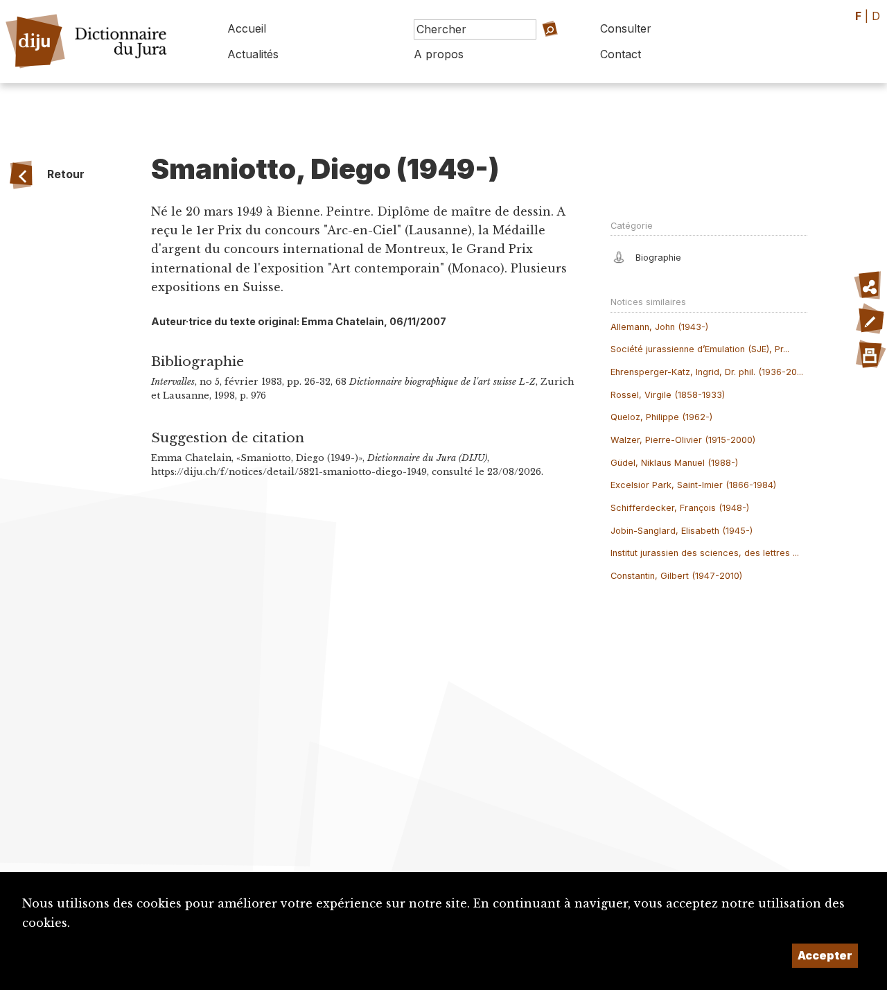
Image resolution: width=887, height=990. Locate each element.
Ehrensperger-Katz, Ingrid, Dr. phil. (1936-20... (707, 372)
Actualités (253, 54)
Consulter (625, 28)
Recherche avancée (527, 49)
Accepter (825, 955)
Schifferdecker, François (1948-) (680, 508)
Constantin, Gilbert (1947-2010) (676, 576)
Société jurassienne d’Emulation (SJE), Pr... (700, 349)
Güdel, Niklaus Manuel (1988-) (674, 463)
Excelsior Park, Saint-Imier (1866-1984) (693, 485)
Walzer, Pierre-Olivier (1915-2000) (683, 440)
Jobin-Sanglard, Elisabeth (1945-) (682, 531)
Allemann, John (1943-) (659, 327)
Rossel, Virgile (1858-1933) (668, 395)
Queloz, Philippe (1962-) (661, 417)
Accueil (246, 28)
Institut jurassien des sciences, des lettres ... (705, 553)
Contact (620, 54)
